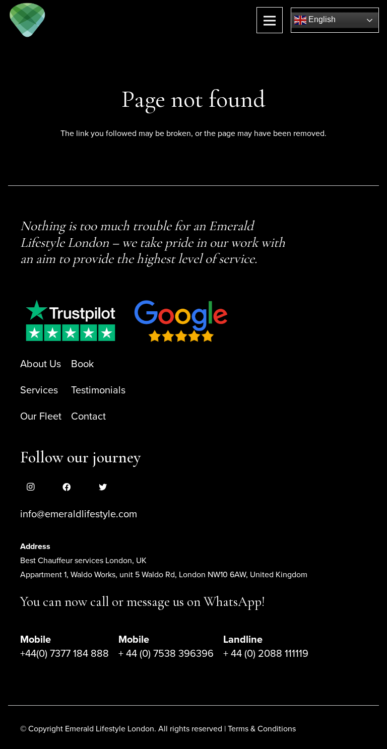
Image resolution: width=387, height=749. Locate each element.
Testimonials (98, 390)
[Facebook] (66, 487)
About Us (40, 364)
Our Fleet (40, 417)
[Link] (27, 20)
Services (39, 390)
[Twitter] (103, 487)
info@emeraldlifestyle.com (78, 514)
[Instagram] (30, 487)
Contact (88, 417)
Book (82, 364)
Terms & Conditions (262, 729)
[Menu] (269, 20)
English (321, 19)
